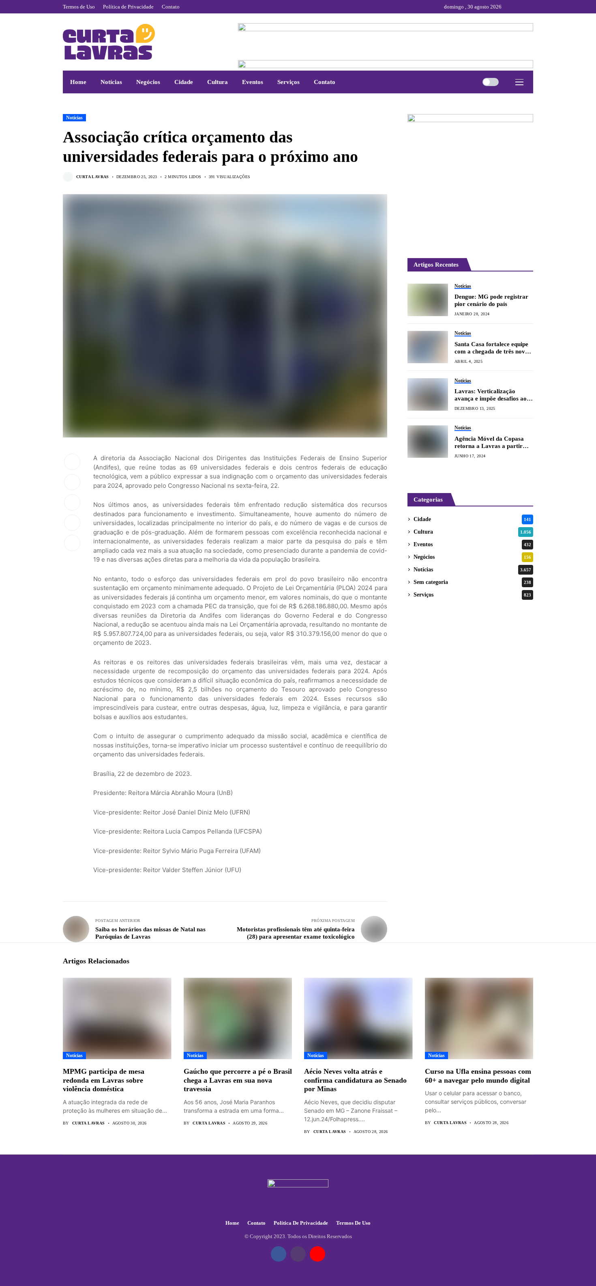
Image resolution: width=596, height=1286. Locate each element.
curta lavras (92, 176)
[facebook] (510, 6)
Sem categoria (472, 582)
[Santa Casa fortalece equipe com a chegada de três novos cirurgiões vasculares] (427, 347)
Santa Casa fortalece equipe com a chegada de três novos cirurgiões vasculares (493, 348)
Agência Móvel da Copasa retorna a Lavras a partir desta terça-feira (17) (489, 442)
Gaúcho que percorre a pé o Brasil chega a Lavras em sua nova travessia (238, 1080)
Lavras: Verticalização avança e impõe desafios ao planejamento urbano (491, 395)
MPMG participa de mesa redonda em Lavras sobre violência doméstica (103, 1080)
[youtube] (531, 6)
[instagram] (521, 6)
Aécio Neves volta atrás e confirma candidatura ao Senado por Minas (355, 1080)
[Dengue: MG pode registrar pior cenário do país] (427, 300)
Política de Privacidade (301, 1223)
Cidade (472, 519)
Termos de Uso (353, 1223)
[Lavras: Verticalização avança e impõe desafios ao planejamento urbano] (427, 394)
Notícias (74, 118)
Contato (256, 1223)
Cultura (472, 532)
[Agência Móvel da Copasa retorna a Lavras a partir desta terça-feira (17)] (427, 441)
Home (232, 1223)
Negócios (472, 557)
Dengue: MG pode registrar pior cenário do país (491, 300)
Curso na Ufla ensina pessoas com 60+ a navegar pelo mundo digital (478, 1075)
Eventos (472, 544)
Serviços (472, 595)
